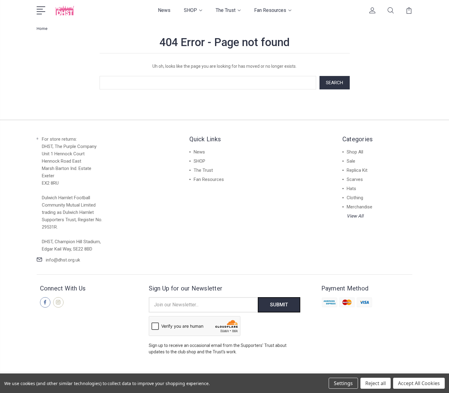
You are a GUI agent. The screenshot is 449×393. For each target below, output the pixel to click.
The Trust (225, 10)
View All (355, 216)
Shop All (355, 152)
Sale (351, 161)
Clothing (355, 197)
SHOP (190, 10)
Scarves (355, 179)
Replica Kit (357, 170)
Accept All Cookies (419, 383)
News (164, 10)
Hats (351, 188)
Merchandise (359, 207)
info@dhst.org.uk (63, 260)
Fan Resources (270, 10)
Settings (343, 383)
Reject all (375, 383)
